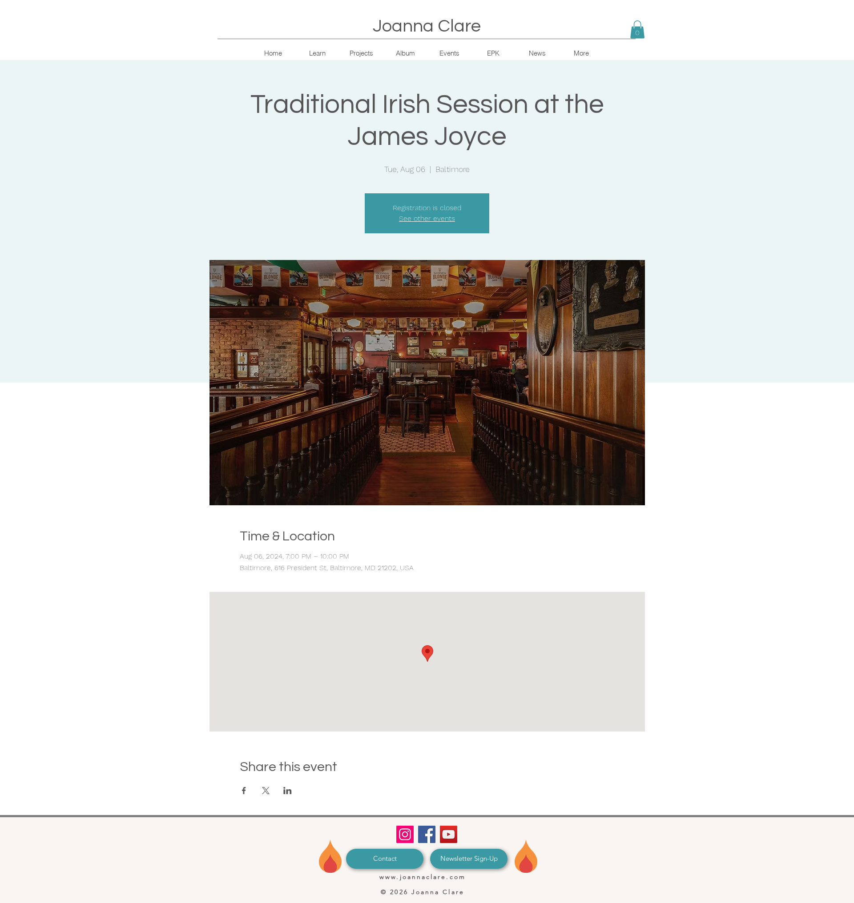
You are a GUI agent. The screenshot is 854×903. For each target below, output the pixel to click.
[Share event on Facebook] (244, 790)
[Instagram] (405, 834)
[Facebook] (426, 834)
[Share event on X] (266, 790)
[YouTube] (448, 834)
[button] (637, 29)
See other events (427, 218)
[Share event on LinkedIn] (287, 790)
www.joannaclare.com (422, 877)
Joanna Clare (427, 26)
